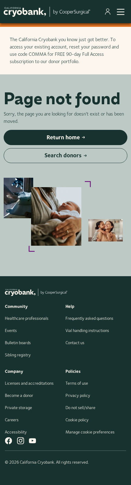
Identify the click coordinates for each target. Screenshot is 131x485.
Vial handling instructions (87, 330)
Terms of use (77, 383)
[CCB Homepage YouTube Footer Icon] (32, 440)
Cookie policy (77, 419)
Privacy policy (78, 395)
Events (11, 330)
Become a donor (19, 395)
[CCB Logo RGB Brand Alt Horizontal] (47, 11)
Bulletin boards (18, 342)
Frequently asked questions (89, 318)
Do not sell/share (80, 407)
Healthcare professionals (26, 318)
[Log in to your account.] (109, 12)
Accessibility (16, 432)
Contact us (75, 342)
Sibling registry (18, 354)
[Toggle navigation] (120, 11)
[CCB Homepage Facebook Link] (8, 440)
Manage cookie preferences (90, 432)
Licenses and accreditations (29, 383)
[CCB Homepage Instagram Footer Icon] (20, 440)
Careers (12, 419)
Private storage (18, 407)
